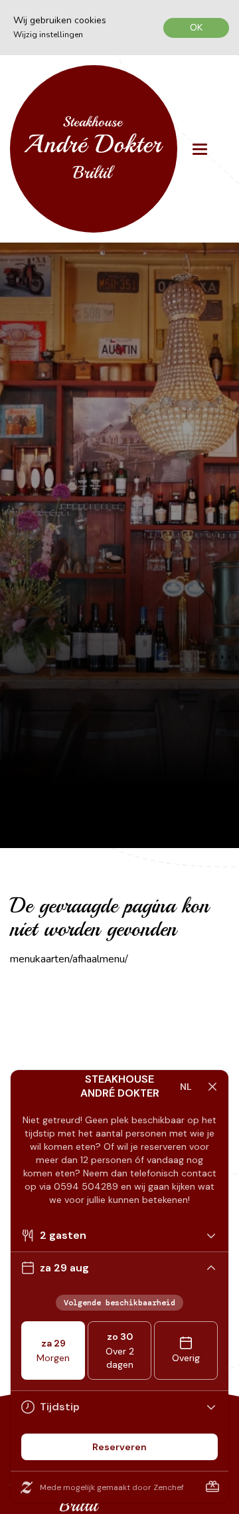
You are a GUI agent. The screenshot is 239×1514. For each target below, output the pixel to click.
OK (196, 27)
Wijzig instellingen (48, 34)
